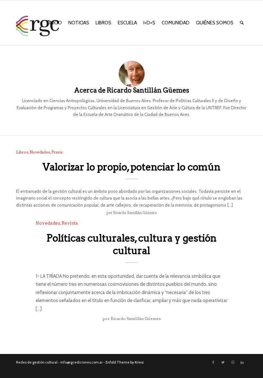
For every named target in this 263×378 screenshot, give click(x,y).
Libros (22, 152)
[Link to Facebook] (213, 362)
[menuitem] (55, 22)
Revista (70, 223)
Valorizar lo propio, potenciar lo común (131, 167)
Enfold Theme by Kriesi (125, 362)
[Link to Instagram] (232, 362)
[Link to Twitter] (223, 362)
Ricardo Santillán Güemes (135, 213)
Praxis (57, 152)
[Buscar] (242, 22)
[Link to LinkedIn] (242, 362)
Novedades (40, 152)
